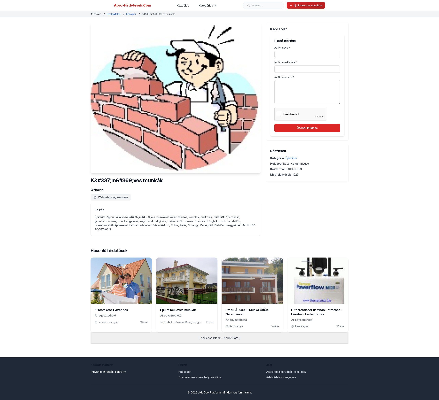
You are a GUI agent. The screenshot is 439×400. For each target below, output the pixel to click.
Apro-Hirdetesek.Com (132, 5)
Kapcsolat (184, 371)
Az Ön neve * (282, 47)
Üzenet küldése (307, 128)
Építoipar (131, 14)
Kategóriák (206, 5)
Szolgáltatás (114, 14)
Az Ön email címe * (285, 62)
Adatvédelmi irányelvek (281, 377)
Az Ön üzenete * (284, 77)
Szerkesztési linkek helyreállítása (199, 377)
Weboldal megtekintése (113, 197)
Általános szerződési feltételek (286, 371)
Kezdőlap (183, 5)
